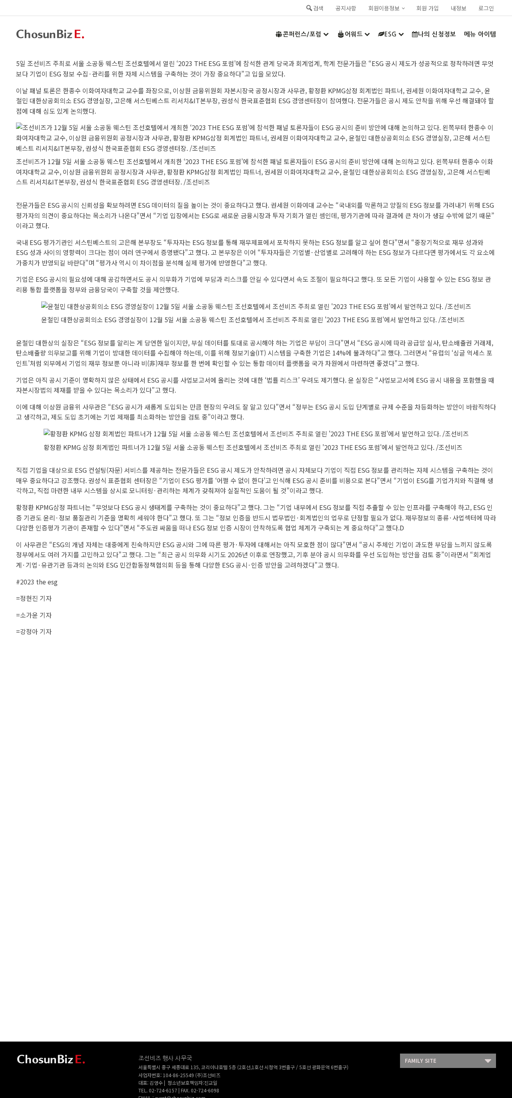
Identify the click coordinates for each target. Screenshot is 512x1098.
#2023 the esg (37, 581)
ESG (390, 34)
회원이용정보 (384, 8)
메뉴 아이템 (480, 34)
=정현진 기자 (34, 598)
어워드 (354, 34)
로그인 (486, 8)
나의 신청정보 (437, 34)
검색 (318, 8)
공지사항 (346, 8)
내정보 (458, 8)
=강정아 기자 (34, 631)
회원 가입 (427, 8)
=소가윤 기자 (34, 615)
